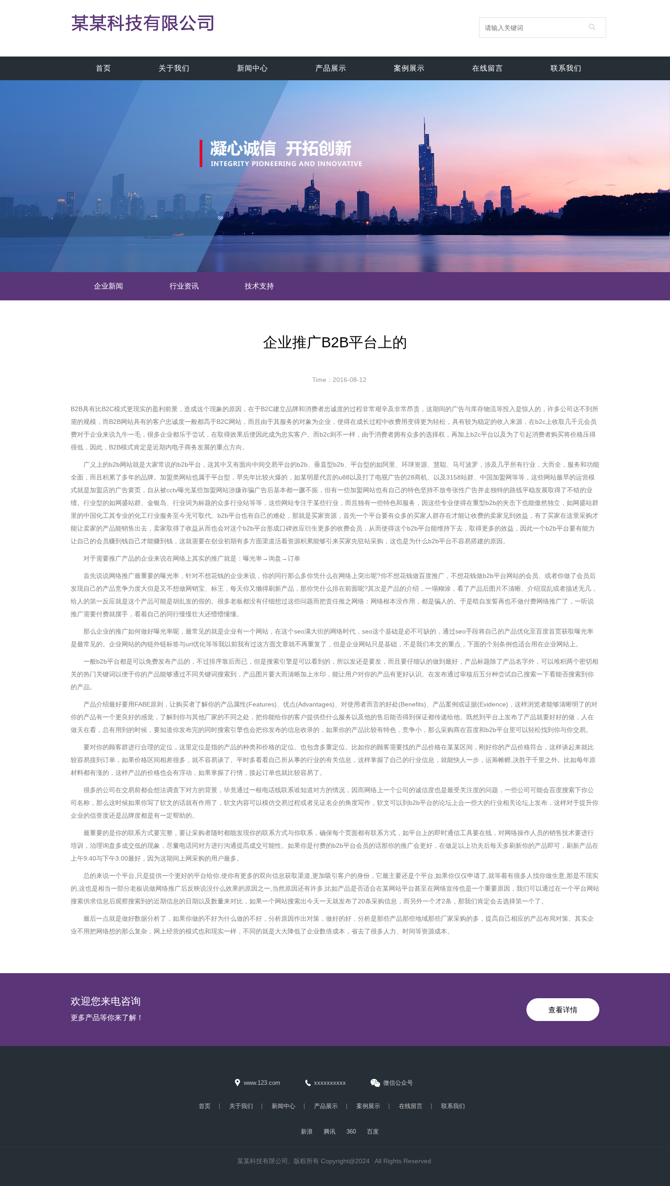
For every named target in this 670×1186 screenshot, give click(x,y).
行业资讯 (184, 286)
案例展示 (409, 68)
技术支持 (259, 286)
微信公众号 (398, 1082)
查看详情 (562, 1010)
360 (351, 1131)
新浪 (307, 1131)
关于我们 (174, 68)
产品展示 (330, 68)
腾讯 (329, 1131)
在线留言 (487, 68)
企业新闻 (108, 286)
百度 (373, 1131)
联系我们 (566, 68)
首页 (103, 68)
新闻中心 (252, 68)
